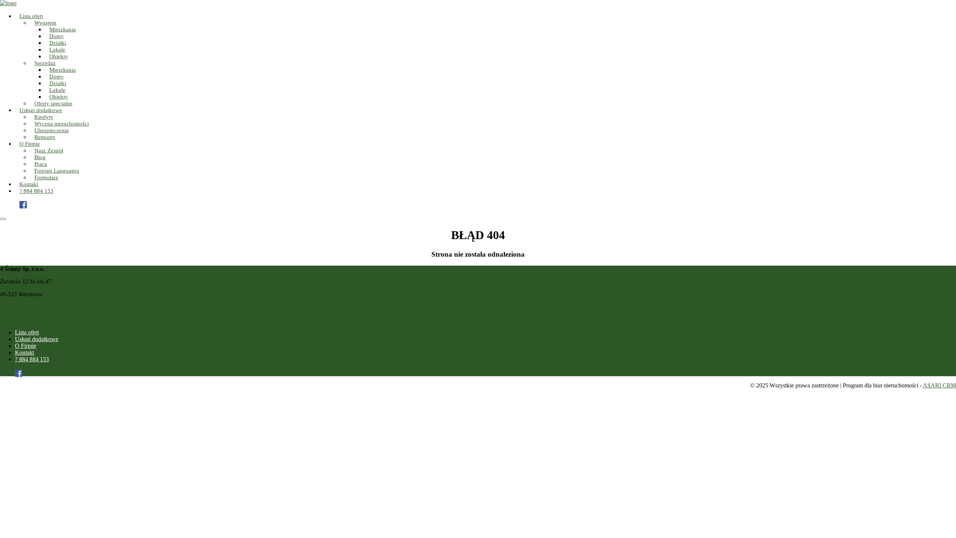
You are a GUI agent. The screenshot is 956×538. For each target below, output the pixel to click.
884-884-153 (15, 307)
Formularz (46, 177)
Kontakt (24, 352)
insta (26, 199)
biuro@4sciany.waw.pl (27, 319)
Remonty (45, 137)
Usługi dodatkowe (36, 339)
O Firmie (25, 346)
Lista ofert (27, 332)
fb (26, 206)
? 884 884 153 (36, 191)
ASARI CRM (939, 385)
